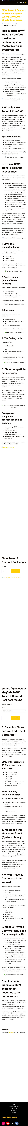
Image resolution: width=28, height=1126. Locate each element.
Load (3, 707)
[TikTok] (12, 1123)
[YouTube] (8, 1123)
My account (14, 1110)
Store (14, 1104)
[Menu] (25, 2)
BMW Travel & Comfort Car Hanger (14, 560)
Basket (14, 1112)
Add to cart (16, 571)
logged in (11, 1032)
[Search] (17, 2)
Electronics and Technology (9, 25)
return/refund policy (14, 1106)
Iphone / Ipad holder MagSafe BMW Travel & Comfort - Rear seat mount (14, 694)
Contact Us (14, 1108)
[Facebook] (17, 1123)
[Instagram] (3, 1123)
